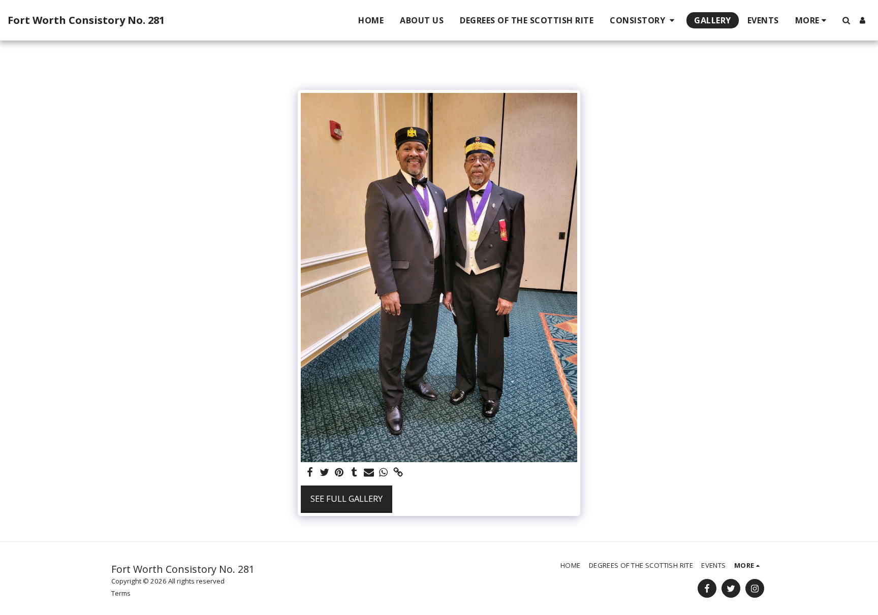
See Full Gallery (346, 498)
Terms (121, 593)
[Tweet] (325, 472)
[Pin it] (339, 472)
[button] (643, 20)
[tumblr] (354, 472)
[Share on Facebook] (310, 472)
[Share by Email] (368, 472)
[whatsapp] (383, 472)
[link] (398, 472)
